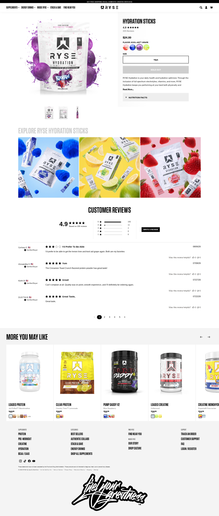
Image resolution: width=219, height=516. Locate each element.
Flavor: (135, 42)
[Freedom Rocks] (109, 416)
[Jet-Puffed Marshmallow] (10, 416)
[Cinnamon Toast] (14, 416)
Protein (22, 434)
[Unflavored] (152, 416)
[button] (126, 47)
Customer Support (190, 439)
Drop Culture (134, 448)
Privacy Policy (68, 469)
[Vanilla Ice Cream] (18, 416)
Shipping (89, 469)
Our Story (133, 443)
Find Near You (69, 7)
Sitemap (96, 469)
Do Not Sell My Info (46, 469)
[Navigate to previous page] (94, 317)
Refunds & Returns (79, 469)
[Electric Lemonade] (160, 416)
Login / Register (188, 449)
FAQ (182, 444)
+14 (29, 416)
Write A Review (150, 230)
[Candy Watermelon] (112, 416)
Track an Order (188, 434)
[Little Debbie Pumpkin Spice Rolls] (25, 416)
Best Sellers (77, 434)
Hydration (23, 449)
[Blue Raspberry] (105, 416)
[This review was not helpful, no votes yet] (198, 257)
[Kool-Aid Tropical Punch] (61, 416)
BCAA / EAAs (23, 454)
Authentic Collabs (80, 439)
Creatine (22, 444)
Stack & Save (55, 7)
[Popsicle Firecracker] (200, 416)
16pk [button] (155, 59)
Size (125, 54)
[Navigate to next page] (124, 317)
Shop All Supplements (81, 454)
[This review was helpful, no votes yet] (193, 257)
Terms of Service (58, 469)
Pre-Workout (24, 439)
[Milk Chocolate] (21, 416)
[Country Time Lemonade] (58, 416)
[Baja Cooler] (156, 416)
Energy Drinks (78, 449)
